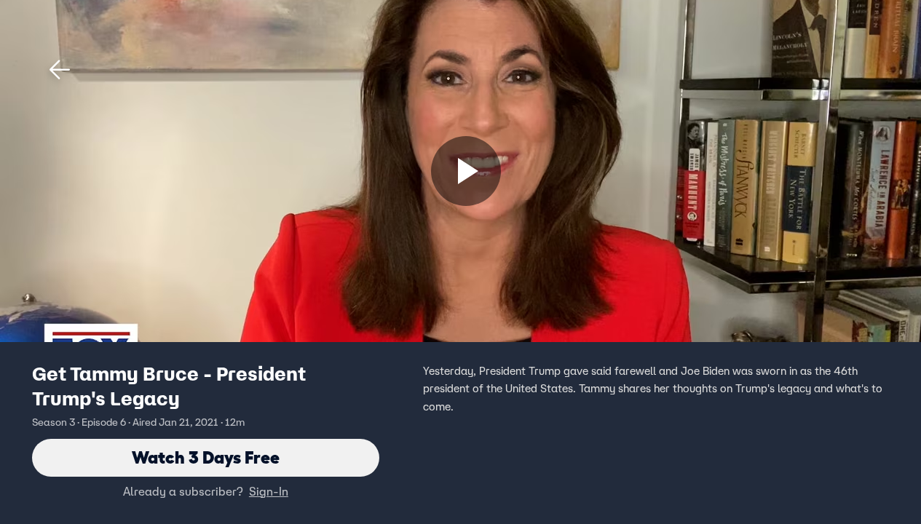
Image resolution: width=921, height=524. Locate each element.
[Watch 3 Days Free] (466, 171)
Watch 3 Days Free (206, 457)
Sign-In (268, 491)
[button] (59, 70)
